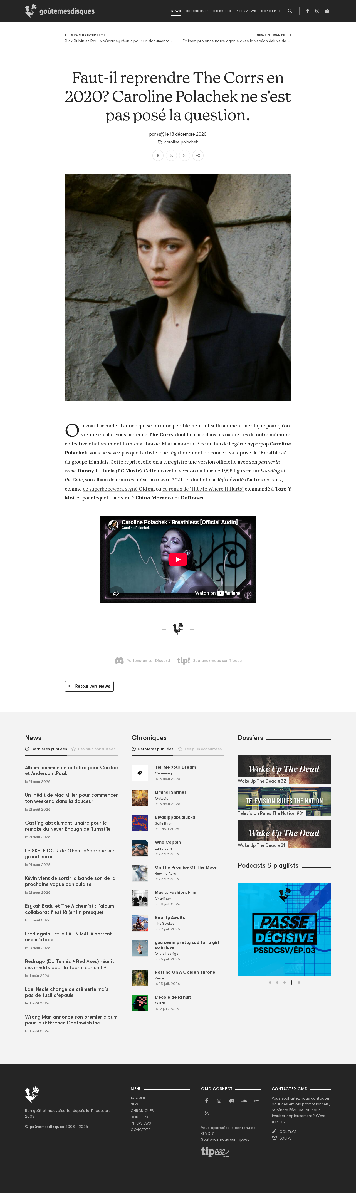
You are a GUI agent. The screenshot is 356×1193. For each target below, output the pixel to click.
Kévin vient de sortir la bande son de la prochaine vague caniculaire (70, 881)
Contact (288, 1132)
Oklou (146, 488)
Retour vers (92, 686)
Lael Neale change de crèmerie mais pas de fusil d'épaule (66, 992)
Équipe (286, 1138)
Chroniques (197, 11)
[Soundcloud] (244, 1101)
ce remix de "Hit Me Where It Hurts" (203, 488)
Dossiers (222, 11)
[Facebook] (308, 11)
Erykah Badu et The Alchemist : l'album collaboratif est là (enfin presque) (69, 909)
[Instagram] (317, 11)
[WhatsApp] (184, 155)
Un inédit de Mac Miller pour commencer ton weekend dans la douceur (71, 798)
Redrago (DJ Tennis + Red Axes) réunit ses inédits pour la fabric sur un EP (69, 964)
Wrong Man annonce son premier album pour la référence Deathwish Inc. (71, 1020)
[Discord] (231, 1101)
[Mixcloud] (256, 1101)
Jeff (160, 134)
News (176, 11)
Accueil (138, 1098)
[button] (270, 982)
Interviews (246, 11)
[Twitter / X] (171, 155)
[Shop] (327, 11)
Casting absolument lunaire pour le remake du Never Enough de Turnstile (68, 826)
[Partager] (198, 155)
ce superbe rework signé (111, 488)
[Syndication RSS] (206, 1113)
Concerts (271, 11)
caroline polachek (181, 142)
